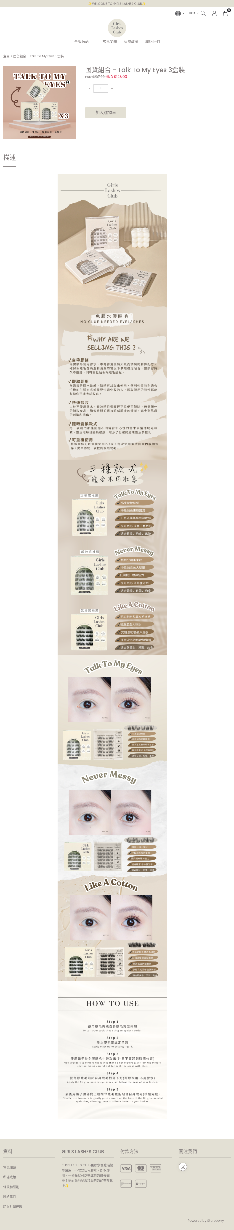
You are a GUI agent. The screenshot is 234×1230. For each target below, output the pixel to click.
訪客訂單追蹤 (12, 1206)
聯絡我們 (152, 41)
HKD (192, 13)
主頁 (6, 56)
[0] (225, 13)
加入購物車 (106, 113)
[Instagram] (183, 1167)
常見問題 (109, 41)
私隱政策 (131, 41)
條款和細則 (11, 1187)
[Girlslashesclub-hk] (117, 28)
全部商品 (81, 41)
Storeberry (215, 1220)
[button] (72, 70)
